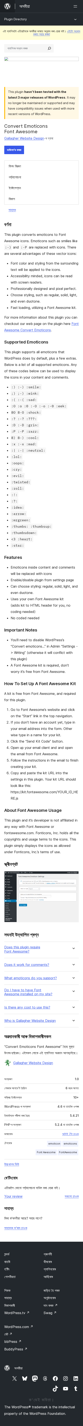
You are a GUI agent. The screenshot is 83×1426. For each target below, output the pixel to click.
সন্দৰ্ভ (6, 1254)
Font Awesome (46, 1152)
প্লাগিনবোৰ (50, 1269)
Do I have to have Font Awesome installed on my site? (28, 992)
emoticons (70, 1143)
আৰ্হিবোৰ (48, 1277)
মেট (8, 1334)
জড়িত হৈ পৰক (52, 1290)
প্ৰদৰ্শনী (48, 1254)
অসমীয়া (18, 1368)
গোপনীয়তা (10, 1277)
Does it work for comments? (26, 965)
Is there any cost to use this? (27, 1007)
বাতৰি (7, 1262)
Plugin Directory (15, 19)
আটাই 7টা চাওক (70, 1134)
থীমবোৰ (48, 1262)
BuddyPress (15, 1349)
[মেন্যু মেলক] (76, 6)
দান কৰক (51, 1305)
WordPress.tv (17, 1313)
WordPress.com (18, 1327)
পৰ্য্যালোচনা (15, 177)
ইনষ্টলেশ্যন (15, 188)
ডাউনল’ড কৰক (14, 150)
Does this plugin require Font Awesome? (22, 949)
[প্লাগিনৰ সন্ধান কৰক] (49, 48)
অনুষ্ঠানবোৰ (50, 1298)
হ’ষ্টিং (7, 1269)
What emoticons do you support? (30, 978)
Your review (13, 1196)
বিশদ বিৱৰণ (15, 166)
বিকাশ (12, 199)
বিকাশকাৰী (9, 1305)
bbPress (12, 1341)
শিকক (7, 1290)
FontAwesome (68, 1152)
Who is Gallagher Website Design (30, 1021)
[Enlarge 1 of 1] (73, 877)
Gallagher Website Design (24, 138)
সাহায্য (12, 210)
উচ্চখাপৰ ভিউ (11, 1164)
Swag (50, 1313)
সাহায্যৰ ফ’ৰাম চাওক (15, 1228)
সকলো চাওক (72, 1196)
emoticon (54, 1143)
